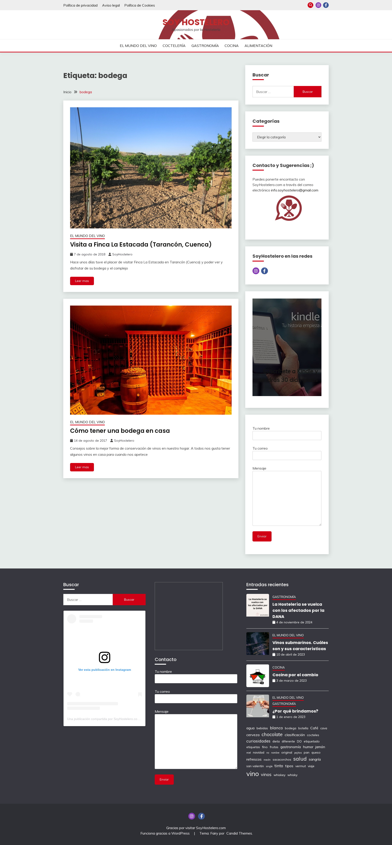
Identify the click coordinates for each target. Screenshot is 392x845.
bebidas (262, 728)
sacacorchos (282, 759)
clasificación (295, 734)
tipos (289, 766)
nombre (275, 752)
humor (308, 747)
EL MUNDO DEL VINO (138, 45)
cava (323, 728)
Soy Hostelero (196, 22)
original (286, 752)
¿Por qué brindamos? (295, 711)
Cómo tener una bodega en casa (120, 431)
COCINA (232, 45)
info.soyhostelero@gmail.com (294, 190)
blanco (276, 727)
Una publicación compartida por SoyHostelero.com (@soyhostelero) (116, 719)
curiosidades (258, 740)
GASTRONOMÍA (205, 45)
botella (303, 728)
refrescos (254, 759)
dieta (276, 741)
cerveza (253, 734)
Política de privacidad (80, 5)
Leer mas (82, 281)
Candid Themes (239, 833)
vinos (266, 774)
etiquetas (253, 747)
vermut (300, 766)
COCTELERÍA (174, 45)
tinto (278, 765)
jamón (320, 747)
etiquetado (312, 741)
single (269, 766)
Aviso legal (111, 5)
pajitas (298, 752)
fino (265, 747)
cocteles (313, 735)
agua (250, 728)
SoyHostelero (122, 254)
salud (300, 758)
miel (248, 752)
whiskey (279, 775)
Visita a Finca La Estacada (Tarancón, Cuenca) (141, 244)
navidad (258, 752)
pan (306, 752)
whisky (292, 775)
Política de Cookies (139, 5)
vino (252, 773)
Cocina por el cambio (295, 675)
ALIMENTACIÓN (258, 45)
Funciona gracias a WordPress (165, 833)
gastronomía (290, 747)
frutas (274, 747)
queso (316, 752)
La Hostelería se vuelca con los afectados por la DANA (298, 610)
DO (299, 741)
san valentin (255, 766)
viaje (311, 766)
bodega (290, 728)
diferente (288, 741)
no (267, 752)
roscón (267, 759)
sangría (315, 759)
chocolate (272, 734)
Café (314, 728)
